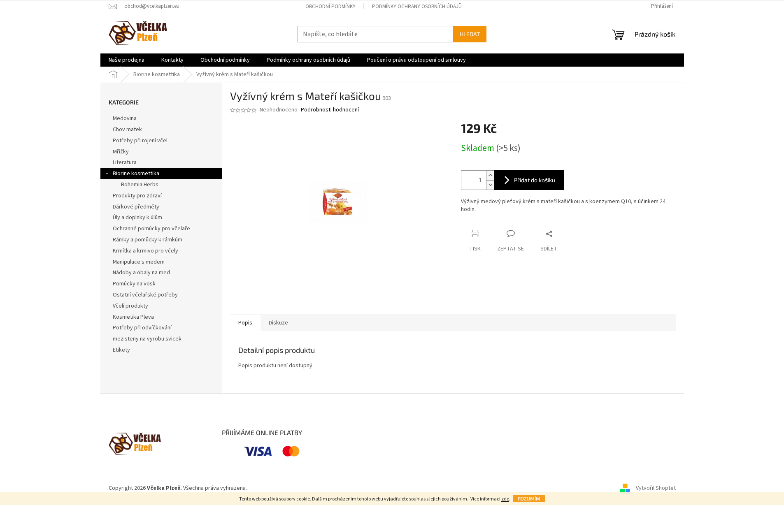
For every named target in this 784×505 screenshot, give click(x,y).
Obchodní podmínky (330, 6)
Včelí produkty (130, 306)
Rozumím (529, 498)
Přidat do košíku (534, 179)
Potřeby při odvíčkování (142, 328)
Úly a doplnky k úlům (137, 217)
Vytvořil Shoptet (656, 488)
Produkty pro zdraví (137, 196)
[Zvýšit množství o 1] (490, 175)
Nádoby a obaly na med (141, 273)
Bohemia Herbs (139, 185)
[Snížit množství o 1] (490, 185)
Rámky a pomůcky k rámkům (147, 240)
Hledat (470, 33)
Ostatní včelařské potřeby (145, 295)
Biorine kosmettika (136, 173)
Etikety (121, 350)
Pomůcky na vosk (134, 284)
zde (505, 499)
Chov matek (127, 129)
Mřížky (121, 152)
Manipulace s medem (139, 262)
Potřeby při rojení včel (140, 141)
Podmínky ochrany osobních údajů (417, 6)
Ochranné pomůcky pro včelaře (151, 229)
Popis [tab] (245, 323)
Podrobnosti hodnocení (330, 110)
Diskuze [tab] (278, 323)
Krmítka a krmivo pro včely (145, 251)
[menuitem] (126, 60)
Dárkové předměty (136, 207)
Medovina (125, 118)
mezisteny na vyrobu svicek (147, 339)
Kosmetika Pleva (133, 317)
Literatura (125, 162)
